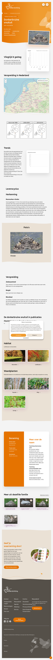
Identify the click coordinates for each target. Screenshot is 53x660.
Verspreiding (7, 31)
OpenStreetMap (44, 78)
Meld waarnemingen (19, 620)
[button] (6, 80)
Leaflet (41, 78)
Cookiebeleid (26, 337)
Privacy (5, 640)
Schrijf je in (37, 608)
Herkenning (6, 33)
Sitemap (5, 651)
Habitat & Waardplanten (10, 35)
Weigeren (34, 335)
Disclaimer (6, 645)
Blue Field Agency (30, 634)
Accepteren (18, 335)
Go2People (17, 634)
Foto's (13, 33)
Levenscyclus (16, 31)
